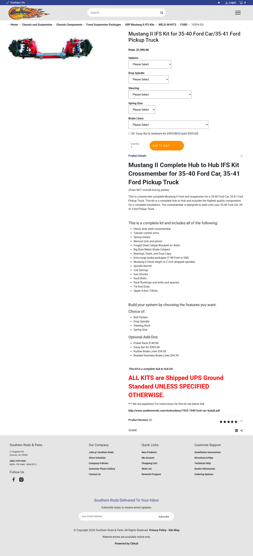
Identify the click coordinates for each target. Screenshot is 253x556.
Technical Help (202, 463)
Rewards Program (151, 474)
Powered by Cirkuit (126, 543)
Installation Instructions (207, 452)
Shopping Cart (149, 463)
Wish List (147, 468)
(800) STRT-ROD (18, 461)
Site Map (174, 530)
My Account (148, 457)
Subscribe (164, 516)
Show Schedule (97, 457)
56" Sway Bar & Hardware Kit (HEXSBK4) (164, 133)
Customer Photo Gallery (102, 468)
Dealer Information (204, 468)
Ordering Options (203, 474)
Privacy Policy (157, 530)
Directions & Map (203, 457)
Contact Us (95, 474)
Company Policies (98, 463)
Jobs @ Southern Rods (101, 452)
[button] (15, 3)
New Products (149, 452)
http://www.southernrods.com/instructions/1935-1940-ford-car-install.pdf (174, 410)
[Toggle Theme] (219, 3)
